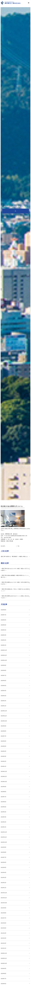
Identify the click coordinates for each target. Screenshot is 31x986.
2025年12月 (4, 650)
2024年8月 (3, 731)
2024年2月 (3, 761)
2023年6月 (3, 801)
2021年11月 (4, 897)
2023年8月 (3, 791)
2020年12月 (4, 953)
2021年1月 (3, 948)
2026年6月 (3, 620)
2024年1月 (3, 766)
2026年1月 (3, 645)
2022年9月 (3, 847)
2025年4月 (3, 690)
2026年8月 (3, 609)
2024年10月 (4, 721)
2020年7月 (3, 978)
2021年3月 (3, 938)
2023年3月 (3, 817)
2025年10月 (4, 660)
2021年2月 (3, 943)
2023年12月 (4, 771)
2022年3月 (3, 877)
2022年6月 (3, 862)
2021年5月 (3, 928)
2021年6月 (3, 923)
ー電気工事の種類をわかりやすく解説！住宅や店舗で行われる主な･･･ (15, 583)
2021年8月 (3, 912)
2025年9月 (3, 665)
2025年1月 (3, 705)
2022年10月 (4, 842)
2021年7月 (3, 918)
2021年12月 (4, 892)
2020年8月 (3, 973)
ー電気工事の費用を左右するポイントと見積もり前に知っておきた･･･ (15, 596)
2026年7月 (3, 614)
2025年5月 (3, 685)
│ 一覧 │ (18, 546)
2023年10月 (4, 781)
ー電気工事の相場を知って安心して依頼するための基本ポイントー (15, 589)
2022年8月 (3, 852)
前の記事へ (3, 546)
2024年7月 (3, 736)
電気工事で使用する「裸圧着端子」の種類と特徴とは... (14, 556)
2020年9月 (3, 968)
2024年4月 (3, 751)
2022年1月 (3, 887)
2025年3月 (3, 695)
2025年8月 (3, 670)
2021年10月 (4, 902)
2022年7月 (3, 857)
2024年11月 (4, 715)
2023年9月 (3, 786)
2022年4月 (3, 872)
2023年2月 (3, 822)
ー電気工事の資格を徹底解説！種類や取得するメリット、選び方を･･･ (15, 576)
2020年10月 (4, 963)
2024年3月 (3, 756)
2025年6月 (3, 680)
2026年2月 (3, 640)
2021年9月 (3, 907)
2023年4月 (3, 811)
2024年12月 (4, 710)
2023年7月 (3, 796)
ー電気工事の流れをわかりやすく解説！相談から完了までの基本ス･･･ (15, 569)
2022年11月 (4, 837)
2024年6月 (3, 741)
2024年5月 (3, 746)
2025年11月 (4, 655)
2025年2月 (3, 700)
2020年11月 (4, 958)
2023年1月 (3, 827)
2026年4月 (3, 630)
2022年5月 (3, 867)
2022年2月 (3, 882)
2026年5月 (3, 625)
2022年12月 (4, 832)
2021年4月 (3, 933)
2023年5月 (3, 806)
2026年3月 (3, 635)
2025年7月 (3, 675)
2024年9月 (3, 726)
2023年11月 (4, 776)
